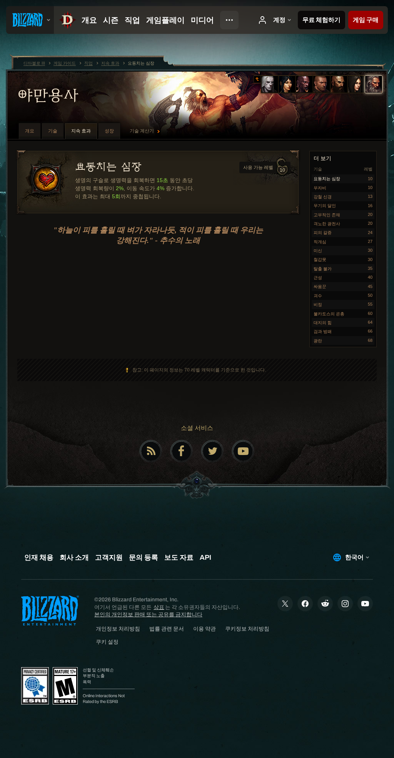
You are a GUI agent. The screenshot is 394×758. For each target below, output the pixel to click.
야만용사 (47, 95)
